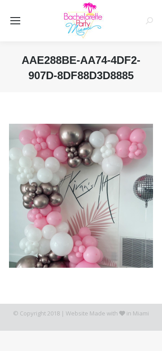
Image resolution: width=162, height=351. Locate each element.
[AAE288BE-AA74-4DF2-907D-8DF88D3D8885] (81, 196)
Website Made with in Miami (107, 313)
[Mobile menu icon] (15, 20)
